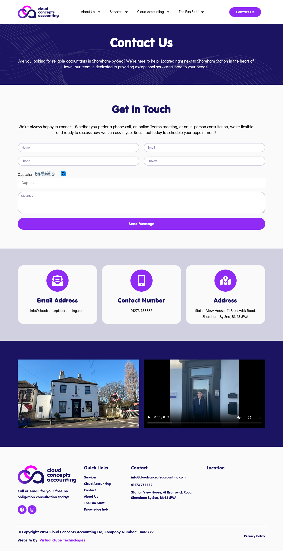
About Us (88, 12)
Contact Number (141, 300)
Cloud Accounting (150, 12)
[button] (63, 174)
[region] (57, 519)
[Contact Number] (141, 281)
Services (116, 12)
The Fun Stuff (188, 12)
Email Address (57, 300)
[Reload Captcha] (63, 173)
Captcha (25, 174)
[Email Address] (57, 281)
